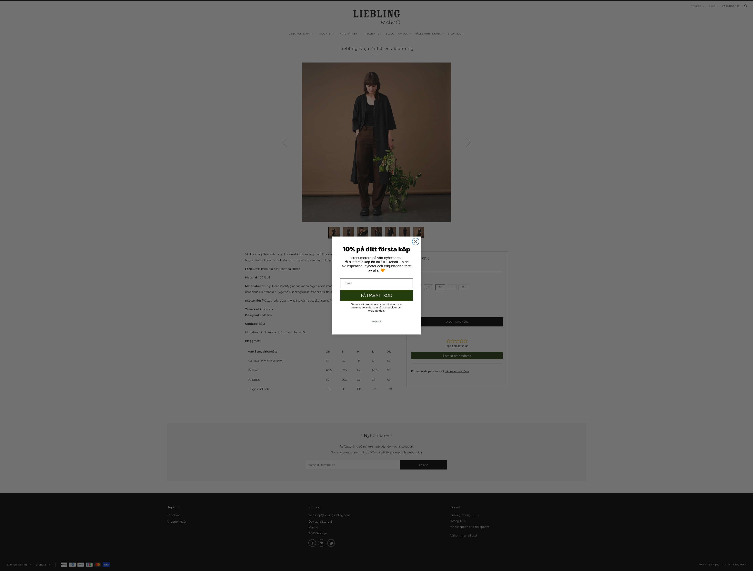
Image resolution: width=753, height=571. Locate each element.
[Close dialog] (415, 241)
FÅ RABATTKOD (376, 295)
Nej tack (376, 321)
